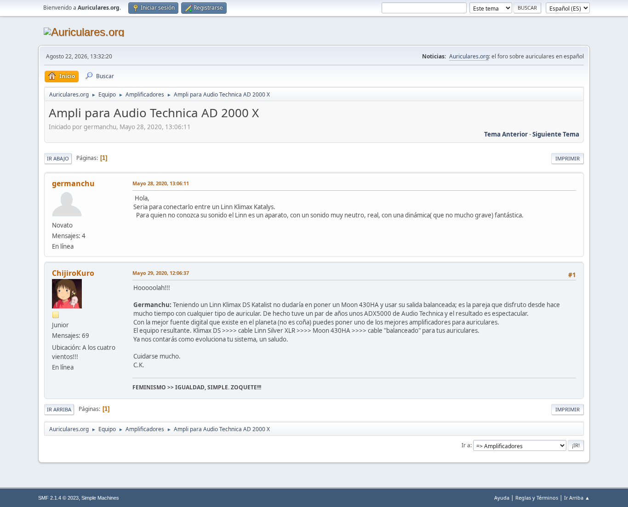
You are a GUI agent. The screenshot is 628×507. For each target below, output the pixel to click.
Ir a (466, 445)
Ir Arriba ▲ (577, 497)
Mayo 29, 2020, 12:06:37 (160, 272)
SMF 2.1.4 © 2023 (58, 498)
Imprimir (567, 158)
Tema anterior (506, 134)
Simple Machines (100, 498)
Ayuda (501, 497)
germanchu (73, 183)
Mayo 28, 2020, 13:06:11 (160, 183)
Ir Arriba (59, 409)
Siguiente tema (555, 134)
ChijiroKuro (73, 273)
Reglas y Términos (536, 497)
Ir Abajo (58, 158)
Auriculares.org (469, 56)
